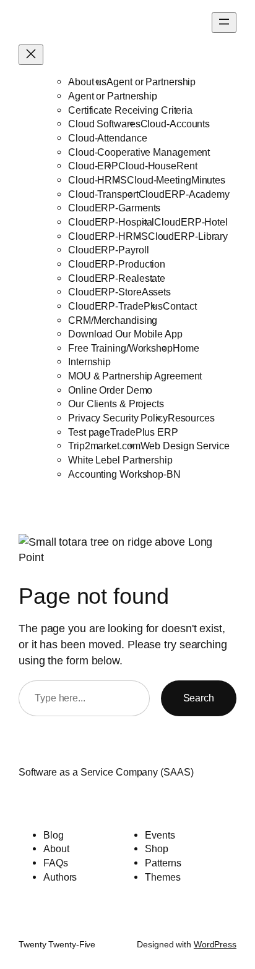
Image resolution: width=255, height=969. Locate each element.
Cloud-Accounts (175, 123)
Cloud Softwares (104, 123)
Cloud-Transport (103, 194)
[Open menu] (224, 22)
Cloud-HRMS (97, 179)
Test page (89, 432)
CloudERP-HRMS (108, 236)
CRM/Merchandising (112, 320)
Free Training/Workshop (120, 347)
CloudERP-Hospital (111, 221)
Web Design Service (185, 445)
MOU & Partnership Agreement (135, 375)
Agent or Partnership (151, 81)
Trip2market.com (104, 445)
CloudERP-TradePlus (115, 305)
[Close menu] (31, 54)
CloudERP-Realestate (116, 278)
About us (87, 81)
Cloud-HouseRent (157, 165)
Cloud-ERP (93, 165)
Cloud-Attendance (107, 137)
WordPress (215, 944)
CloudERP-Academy (184, 194)
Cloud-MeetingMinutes (176, 179)
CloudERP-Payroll (108, 249)
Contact (179, 305)
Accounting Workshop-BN (124, 474)
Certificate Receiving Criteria (130, 110)
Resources (191, 417)
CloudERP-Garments (114, 207)
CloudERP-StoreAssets (119, 291)
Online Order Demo (110, 390)
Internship (89, 361)
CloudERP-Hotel (191, 221)
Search (198, 697)
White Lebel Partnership (120, 459)
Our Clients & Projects (116, 403)
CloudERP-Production (116, 263)
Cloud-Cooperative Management (139, 152)
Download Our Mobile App (125, 333)
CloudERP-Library (188, 236)
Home (186, 347)
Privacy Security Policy (118, 417)
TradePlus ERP (144, 432)
